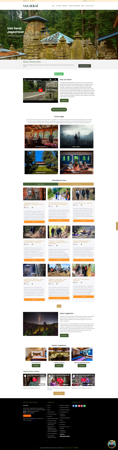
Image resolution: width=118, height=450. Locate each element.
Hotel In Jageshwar (52, 433)
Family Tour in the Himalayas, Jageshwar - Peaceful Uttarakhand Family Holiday (58, 242)
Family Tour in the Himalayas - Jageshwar (81, 280)
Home (53, 5)
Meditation (76, 172)
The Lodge (58, 6)
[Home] (30, 5)
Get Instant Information (59, 109)
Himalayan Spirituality (53, 418)
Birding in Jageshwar (65, 405)
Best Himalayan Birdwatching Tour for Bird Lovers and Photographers (58, 203)
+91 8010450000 (91, 1)
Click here (34, 420)
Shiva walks (76, 147)
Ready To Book (40, 184)
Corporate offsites (52, 420)
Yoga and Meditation (65, 418)
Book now (34, 221)
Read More (64, 100)
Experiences (65, 6)
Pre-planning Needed (76, 184)
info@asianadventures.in (32, 411)
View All (59, 306)
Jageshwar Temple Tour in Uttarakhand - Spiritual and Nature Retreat (33, 204)
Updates (62, 434)
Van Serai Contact (89, 5)
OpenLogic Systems (68, 448)
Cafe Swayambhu (40, 147)
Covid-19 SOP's (27, 415)
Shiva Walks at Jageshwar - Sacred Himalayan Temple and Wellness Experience (34, 281)
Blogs (49, 409)
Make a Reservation (84, 66)
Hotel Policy (62, 422)
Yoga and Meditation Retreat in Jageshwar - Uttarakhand (81, 241)
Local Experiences (64, 412)
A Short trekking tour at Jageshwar (83, 203)
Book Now (50, 416)
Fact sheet (62, 424)
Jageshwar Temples (65, 409)
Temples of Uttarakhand (75, 6)
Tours (49, 407)
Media (83, 6)
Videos (61, 420)
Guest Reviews (51, 412)
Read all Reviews (59, 393)
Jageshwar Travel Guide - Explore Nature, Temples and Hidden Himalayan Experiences (58, 281)
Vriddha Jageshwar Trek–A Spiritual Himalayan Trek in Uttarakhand (34, 241)
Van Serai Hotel (40, 172)
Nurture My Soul (117, 226)
